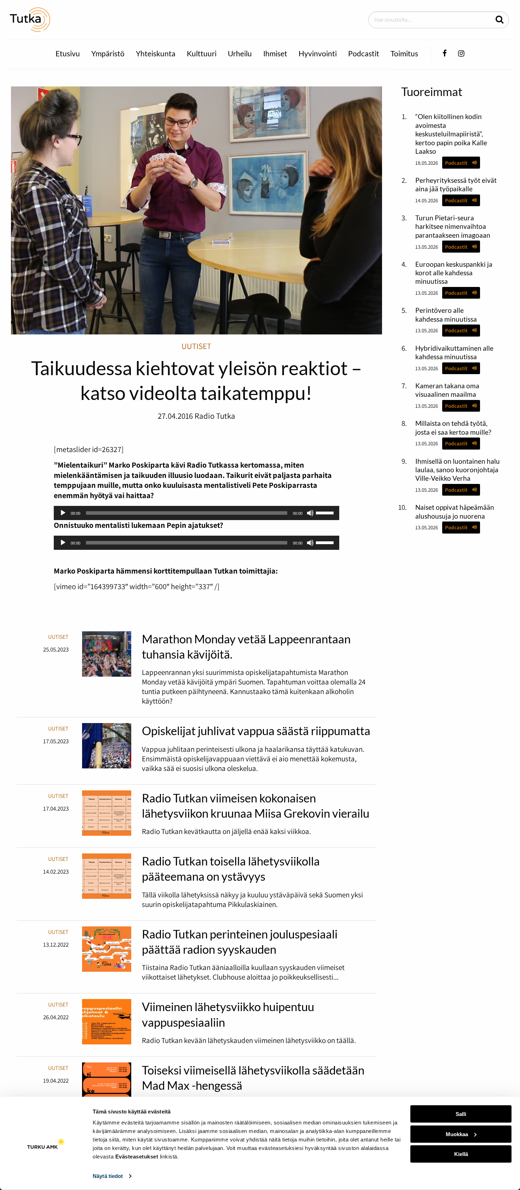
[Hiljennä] (310, 513)
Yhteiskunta (155, 53)
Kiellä (461, 1154)
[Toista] (63, 513)
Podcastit (363, 53)
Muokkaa (457, 1134)
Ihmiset (275, 53)
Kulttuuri (201, 53)
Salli (461, 1114)
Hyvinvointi (318, 53)
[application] (196, 513)
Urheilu (240, 53)
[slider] (326, 512)
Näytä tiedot (108, 1176)
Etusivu (68, 53)
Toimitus (404, 53)
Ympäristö (108, 53)
